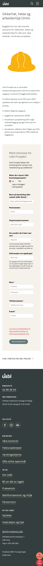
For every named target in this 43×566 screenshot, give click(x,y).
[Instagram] (12, 425)
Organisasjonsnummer (19, 220)
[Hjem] (7, 3)
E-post (17, 311)
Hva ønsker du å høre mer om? (20, 234)
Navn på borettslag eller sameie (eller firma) (21, 195)
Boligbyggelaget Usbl (12, 531)
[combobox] (21, 240)
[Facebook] (5, 425)
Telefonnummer (21, 301)
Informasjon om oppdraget (20, 253)
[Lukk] (32, 3)
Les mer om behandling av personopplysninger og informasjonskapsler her (20, 331)
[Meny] (37, 3)
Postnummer (14, 207)
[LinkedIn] (18, 425)
